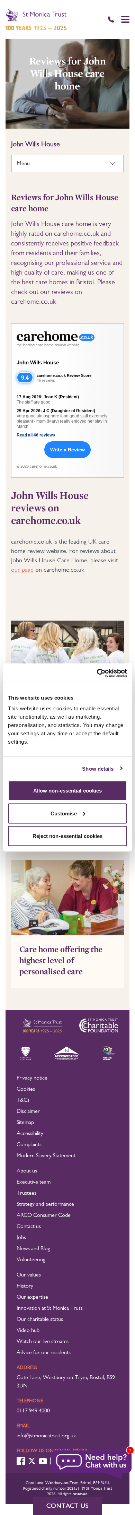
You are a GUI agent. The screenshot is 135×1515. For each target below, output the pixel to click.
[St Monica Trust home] (36, 20)
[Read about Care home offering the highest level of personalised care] (67, 897)
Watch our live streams (43, 1341)
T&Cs (23, 1100)
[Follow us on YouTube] (43, 1461)
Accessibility (30, 1133)
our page (22, 570)
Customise (64, 813)
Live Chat (91, 1465)
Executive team (34, 1182)
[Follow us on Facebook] (21, 1461)
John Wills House (38, 362)
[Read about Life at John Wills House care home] (67, 658)
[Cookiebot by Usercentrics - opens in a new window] (97, 673)
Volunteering (31, 1260)
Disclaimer (28, 1111)
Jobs (21, 1237)
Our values (29, 1275)
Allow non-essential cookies (67, 791)
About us (27, 1171)
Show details (98, 768)
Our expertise (32, 1297)
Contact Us (67, 1506)
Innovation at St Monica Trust (49, 1308)
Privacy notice (32, 1078)
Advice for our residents (44, 1353)
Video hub (28, 1330)
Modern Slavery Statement (46, 1156)
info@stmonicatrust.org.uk (46, 1436)
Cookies (26, 1089)
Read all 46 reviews (36, 435)
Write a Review (67, 449)
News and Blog (33, 1249)
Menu (23, 163)
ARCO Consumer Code (44, 1215)
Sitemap (25, 1122)
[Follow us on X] (32, 1460)
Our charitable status (40, 1319)
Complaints (29, 1145)
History (25, 1286)
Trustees (26, 1193)
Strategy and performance (45, 1204)
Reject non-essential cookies (68, 836)
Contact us (29, 1226)
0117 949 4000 (33, 1411)
